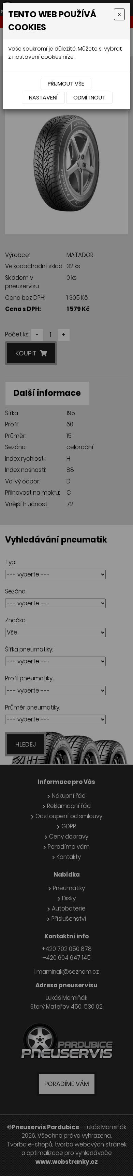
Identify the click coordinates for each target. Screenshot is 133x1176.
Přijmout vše (66, 84)
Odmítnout (89, 98)
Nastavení (43, 98)
